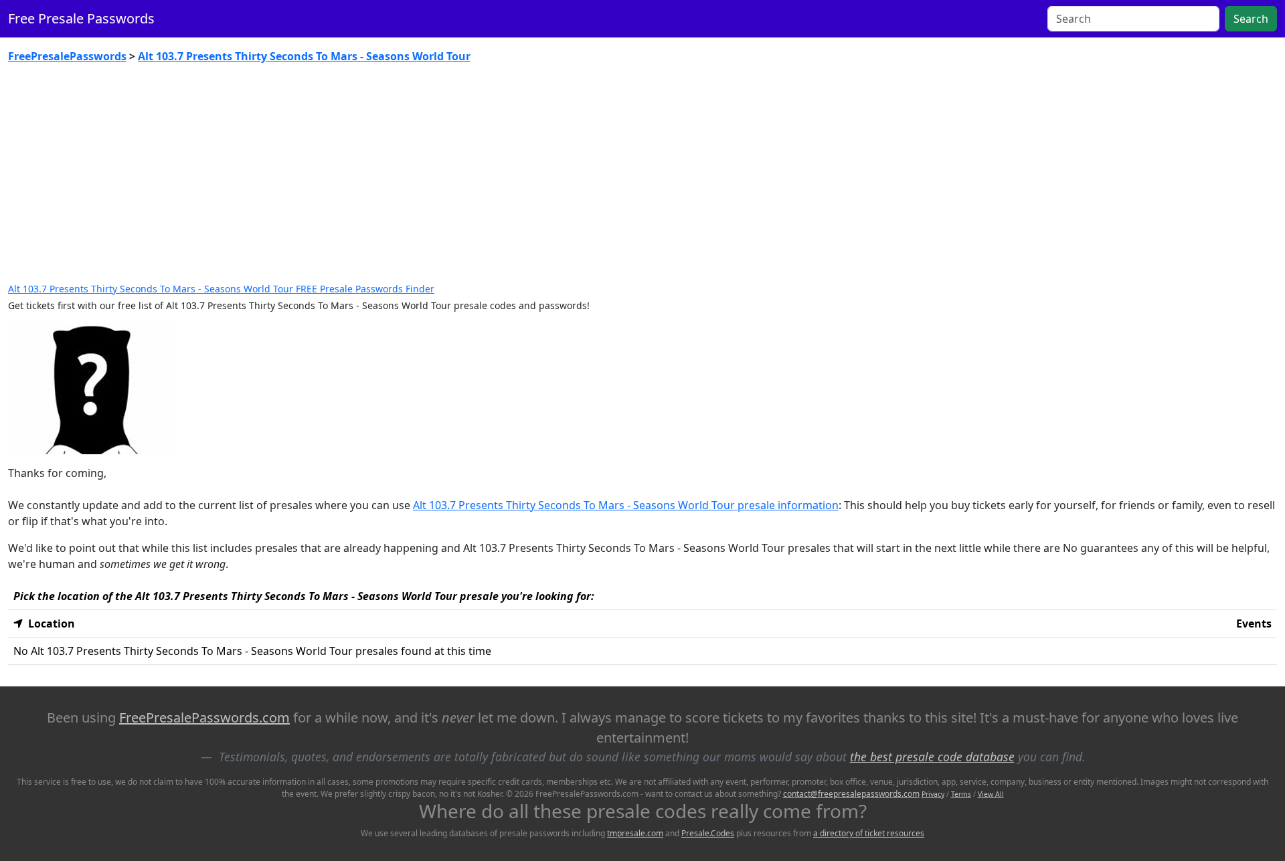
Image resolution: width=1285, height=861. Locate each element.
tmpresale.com (635, 833)
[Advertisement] (642, 174)
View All (991, 794)
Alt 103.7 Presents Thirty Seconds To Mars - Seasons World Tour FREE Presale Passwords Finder (221, 288)
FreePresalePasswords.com (204, 717)
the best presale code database (932, 757)
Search (1250, 18)
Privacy (933, 794)
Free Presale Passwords (81, 18)
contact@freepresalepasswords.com (851, 793)
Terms (961, 794)
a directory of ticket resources (868, 833)
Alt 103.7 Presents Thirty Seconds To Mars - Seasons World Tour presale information (626, 505)
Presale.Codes (707, 833)
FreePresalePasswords (67, 56)
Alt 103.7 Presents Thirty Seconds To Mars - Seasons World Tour (304, 56)
